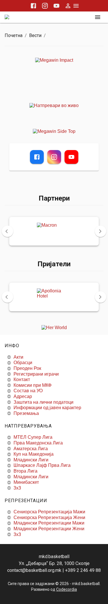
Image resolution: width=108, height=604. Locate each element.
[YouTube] (71, 157)
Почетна (13, 35)
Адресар (23, 396)
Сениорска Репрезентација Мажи (49, 511)
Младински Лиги (31, 459)
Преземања (26, 413)
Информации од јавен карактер (47, 407)
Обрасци (23, 362)
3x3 (17, 487)
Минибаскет (26, 482)
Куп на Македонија (34, 454)
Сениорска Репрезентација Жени (49, 517)
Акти (18, 357)
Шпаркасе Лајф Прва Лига (42, 465)
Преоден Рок (27, 368)
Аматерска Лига (31, 448)
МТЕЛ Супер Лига (33, 437)
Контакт (22, 379)
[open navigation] (97, 17)
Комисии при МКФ (33, 385)
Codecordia (66, 589)
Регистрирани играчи (36, 374)
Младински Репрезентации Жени (49, 528)
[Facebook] (37, 157)
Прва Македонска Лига (38, 442)
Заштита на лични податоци (43, 402)
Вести (35, 35)
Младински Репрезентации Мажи (49, 523)
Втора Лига (25, 471)
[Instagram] (54, 157)
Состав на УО (28, 390)
